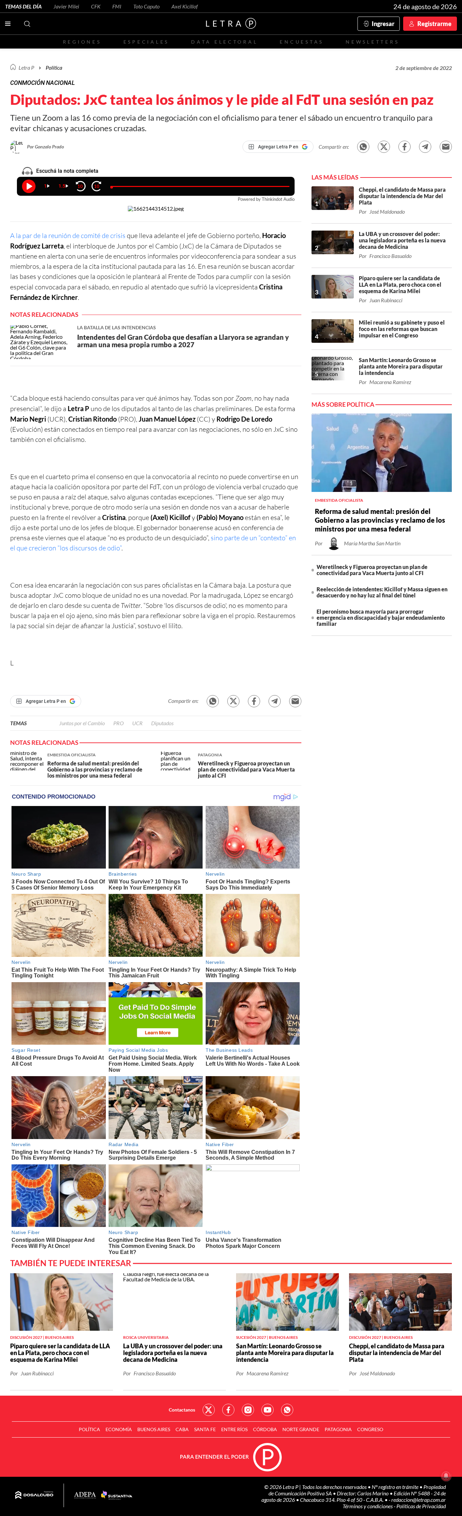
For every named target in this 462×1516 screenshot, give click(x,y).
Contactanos (182, 1410)
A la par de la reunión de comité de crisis (67, 235)
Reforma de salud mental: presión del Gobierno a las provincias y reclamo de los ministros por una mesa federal (380, 520)
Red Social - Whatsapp (287, 1410)
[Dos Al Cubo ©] (34, 1495)
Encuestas (302, 42)
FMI (116, 6)
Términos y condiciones (368, 1506)
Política (54, 67)
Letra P (26, 67)
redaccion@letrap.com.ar (418, 1499)
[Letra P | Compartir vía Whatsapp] (363, 146)
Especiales (146, 42)
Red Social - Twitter (208, 1410)
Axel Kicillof (184, 6)
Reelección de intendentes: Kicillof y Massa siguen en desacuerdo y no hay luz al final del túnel (382, 592)
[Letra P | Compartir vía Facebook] (404, 146)
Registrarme (434, 23)
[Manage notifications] (446, 1475)
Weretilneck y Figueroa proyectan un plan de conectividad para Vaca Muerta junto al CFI (372, 570)
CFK (95, 6)
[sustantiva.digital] (116, 1495)
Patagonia (338, 1429)
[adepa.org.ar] (85, 1495)
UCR (137, 723)
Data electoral (224, 42)
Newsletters (372, 42)
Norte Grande (300, 1429)
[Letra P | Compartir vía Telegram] (425, 146)
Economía (119, 1429)
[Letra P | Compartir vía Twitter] (384, 146)
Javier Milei (66, 6)
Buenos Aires (153, 1429)
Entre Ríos (234, 1429)
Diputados (162, 723)
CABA (182, 1429)
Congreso (370, 1429)
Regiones (82, 42)
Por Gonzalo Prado (45, 146)
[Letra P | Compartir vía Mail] (446, 146)
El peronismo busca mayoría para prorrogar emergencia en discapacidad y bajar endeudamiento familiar (381, 617)
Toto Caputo (146, 6)
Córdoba (265, 1429)
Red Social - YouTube (267, 1410)
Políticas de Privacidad (421, 1506)
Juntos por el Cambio (82, 723)
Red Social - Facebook (228, 1410)
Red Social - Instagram (248, 1410)
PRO (118, 723)
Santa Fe (205, 1429)
